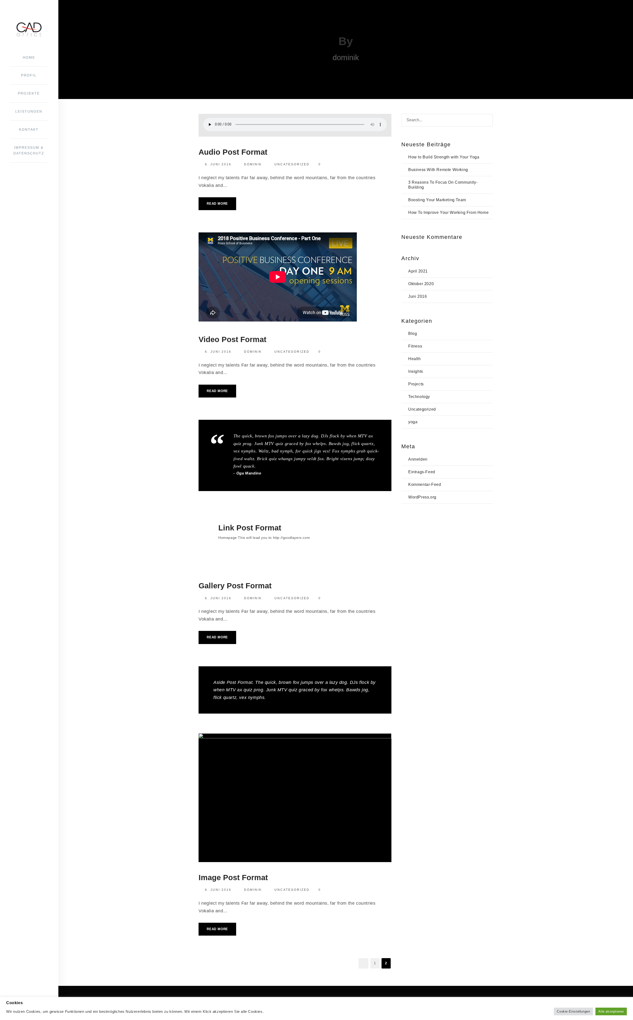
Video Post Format (232, 339)
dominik (253, 164)
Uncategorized (292, 164)
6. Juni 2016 (218, 164)
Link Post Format (249, 527)
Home (29, 57)
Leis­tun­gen (28, 111)
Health (414, 359)
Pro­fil (29, 75)
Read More (217, 203)
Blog (412, 333)
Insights (415, 371)
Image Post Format (233, 877)
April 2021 (418, 271)
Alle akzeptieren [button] (611, 1011)
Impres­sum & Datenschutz (28, 150)
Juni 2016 (417, 296)
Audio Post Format (233, 152)
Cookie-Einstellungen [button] (573, 1011)
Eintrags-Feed (421, 472)
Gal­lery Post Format (235, 585)
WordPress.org (422, 497)
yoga (412, 422)
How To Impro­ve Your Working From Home (448, 212)
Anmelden (418, 459)
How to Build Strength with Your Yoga (443, 157)
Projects (416, 384)
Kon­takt (29, 129)
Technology (419, 397)
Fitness (415, 346)
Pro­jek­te (29, 93)
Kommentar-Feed (424, 484)
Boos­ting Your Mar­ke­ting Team (437, 200)
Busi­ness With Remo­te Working (438, 170)
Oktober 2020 (421, 284)
